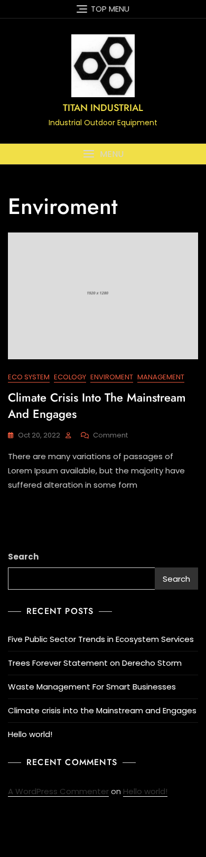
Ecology (70, 377)
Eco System (29, 377)
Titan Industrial (103, 108)
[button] (103, 154)
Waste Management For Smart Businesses (92, 686)
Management (160, 377)
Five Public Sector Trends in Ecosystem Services (101, 639)
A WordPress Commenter (58, 791)
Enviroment (111, 377)
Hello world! (30, 734)
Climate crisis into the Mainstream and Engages (97, 405)
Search (23, 556)
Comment (110, 435)
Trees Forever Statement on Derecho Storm (95, 662)
